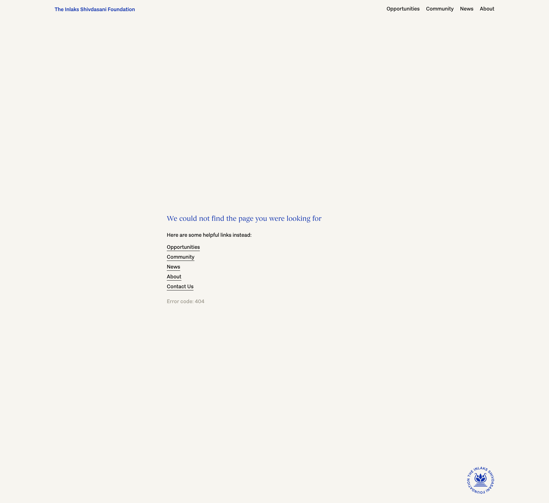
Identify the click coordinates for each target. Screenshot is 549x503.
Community (440, 9)
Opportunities (403, 9)
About (487, 9)
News (466, 9)
